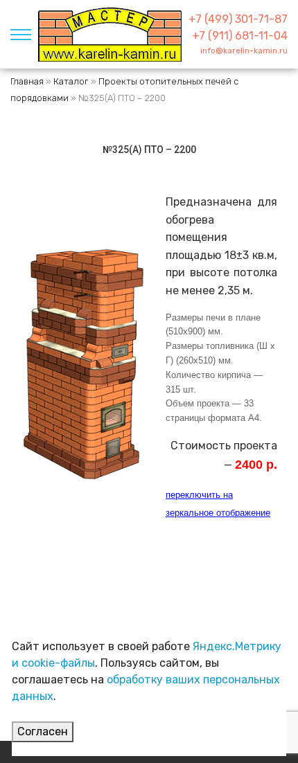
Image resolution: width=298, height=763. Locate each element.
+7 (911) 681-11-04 (240, 35)
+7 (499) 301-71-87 (238, 19)
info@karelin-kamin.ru (244, 50)
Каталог (71, 81)
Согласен (42, 731)
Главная (27, 81)
